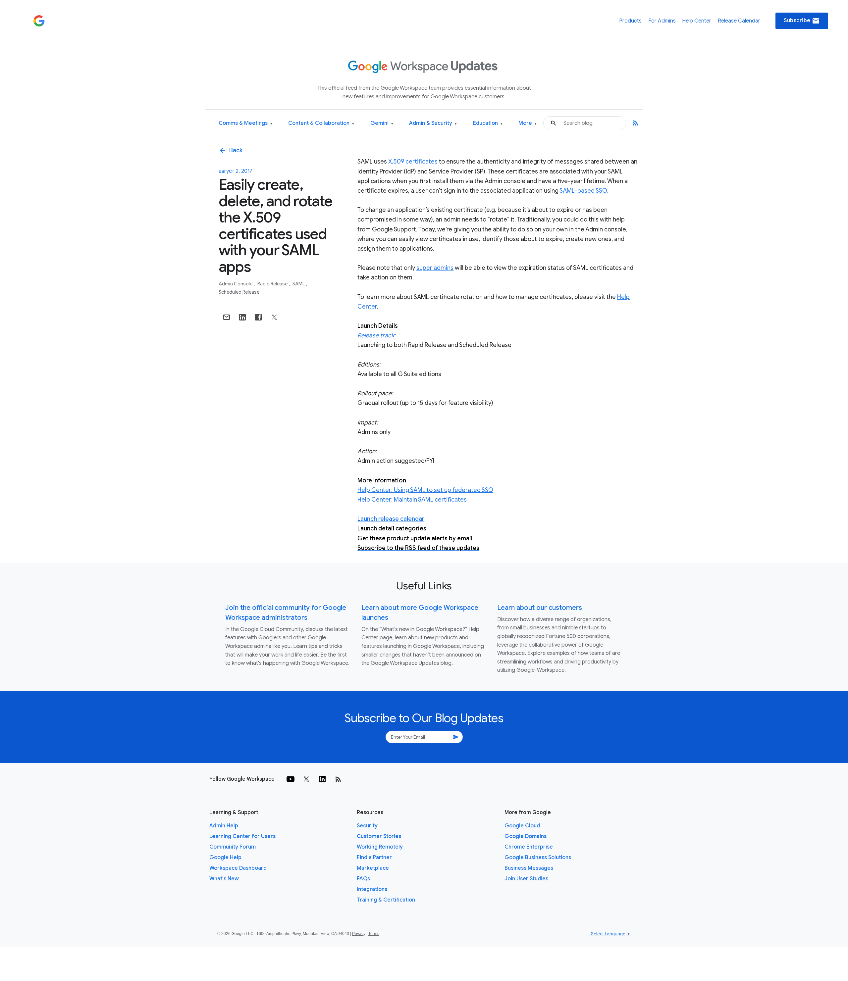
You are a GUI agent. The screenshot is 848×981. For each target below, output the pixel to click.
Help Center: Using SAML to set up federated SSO (425, 490)
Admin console (236, 284)
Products (630, 21)
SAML (299, 284)
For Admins (662, 21)
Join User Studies (526, 878)
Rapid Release (273, 284)
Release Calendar (739, 21)
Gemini (381, 123)
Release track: (376, 335)
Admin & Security (433, 123)
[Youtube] (290, 779)
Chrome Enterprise (528, 847)
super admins (434, 267)
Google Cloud (522, 825)
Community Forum (232, 847)
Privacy (358, 933)
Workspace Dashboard (238, 868)
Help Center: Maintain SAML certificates (412, 499)
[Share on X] (274, 317)
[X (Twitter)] (306, 779)
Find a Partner (374, 857)
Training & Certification (386, 900)
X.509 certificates (413, 161)
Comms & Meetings (245, 123)
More (527, 123)
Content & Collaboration (321, 123)
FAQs (363, 878)
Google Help (225, 857)
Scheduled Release (239, 292)
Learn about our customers (539, 608)
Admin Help (223, 825)
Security (367, 825)
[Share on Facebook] (258, 317)
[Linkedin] (322, 779)
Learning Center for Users (242, 836)
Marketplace (373, 868)
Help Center (696, 21)
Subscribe (802, 21)
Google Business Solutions (537, 857)
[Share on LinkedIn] (242, 317)
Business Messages (528, 868)
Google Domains (525, 836)
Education (488, 123)
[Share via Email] (227, 317)
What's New (224, 878)
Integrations (372, 889)
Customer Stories (379, 836)
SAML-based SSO (583, 190)
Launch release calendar (390, 518)
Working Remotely (380, 847)
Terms (373, 933)
